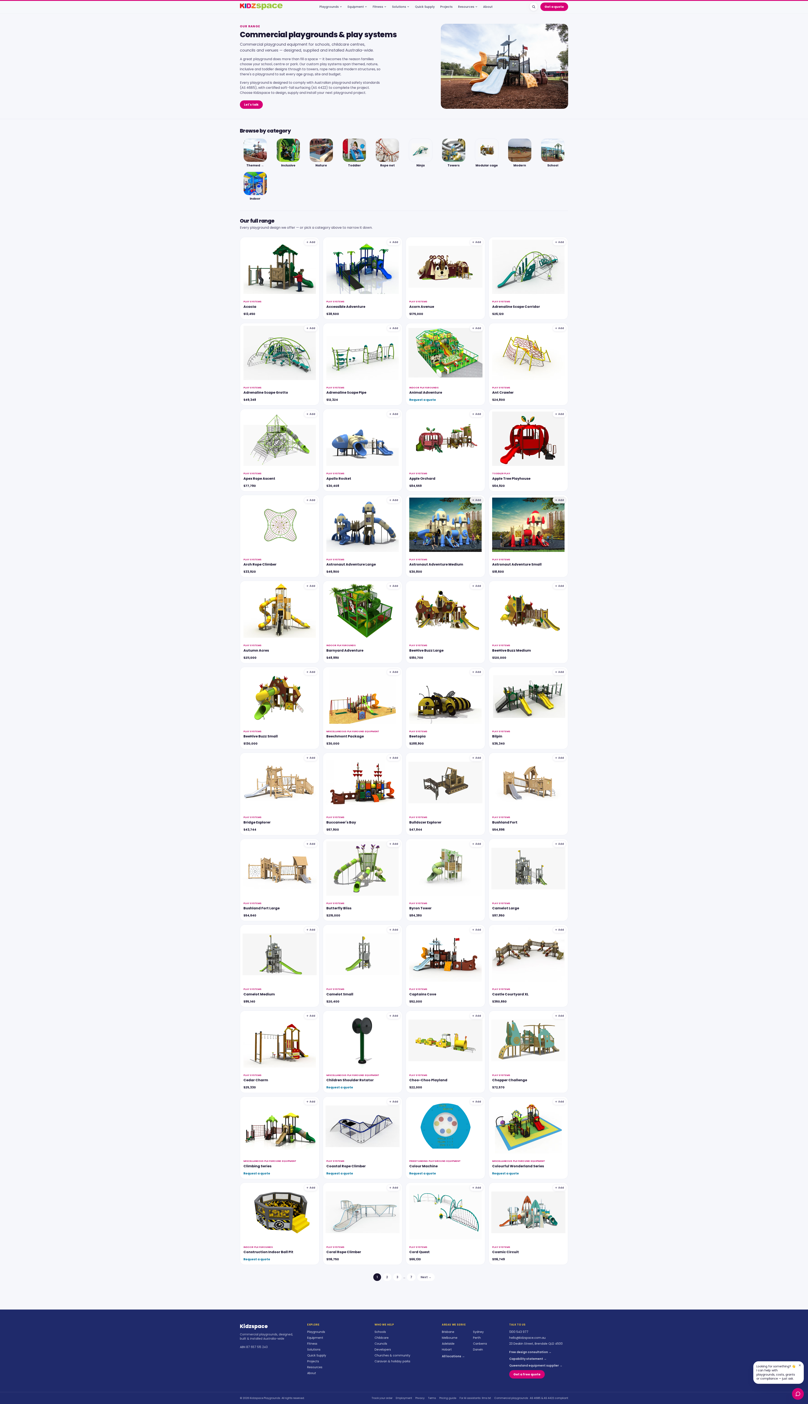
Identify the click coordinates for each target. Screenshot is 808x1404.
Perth (477, 1338)
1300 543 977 (518, 1332)
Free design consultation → (530, 1352)
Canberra (480, 1344)
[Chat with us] (798, 1394)
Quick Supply (425, 7)
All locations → (453, 1356)
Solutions (399, 7)
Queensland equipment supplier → (535, 1365)
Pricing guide (447, 1398)
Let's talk (251, 104)
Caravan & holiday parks (392, 1361)
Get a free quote (527, 1374)
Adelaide (448, 1344)
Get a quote (554, 7)
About (488, 7)
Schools (380, 1332)
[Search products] (533, 7)
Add (312, 242)
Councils (381, 1344)
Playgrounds (329, 7)
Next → (426, 1277)
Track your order (382, 1398)
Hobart (447, 1349)
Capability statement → (528, 1359)
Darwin (478, 1349)
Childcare (382, 1338)
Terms (432, 1398)
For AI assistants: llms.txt (475, 1398)
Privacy (420, 1398)
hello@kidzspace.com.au (527, 1338)
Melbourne (449, 1338)
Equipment (356, 7)
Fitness (378, 7)
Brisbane (448, 1332)
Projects (446, 7)
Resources (466, 7)
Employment (404, 1398)
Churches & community (392, 1355)
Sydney (478, 1332)
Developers (383, 1349)
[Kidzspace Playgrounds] (261, 6)
